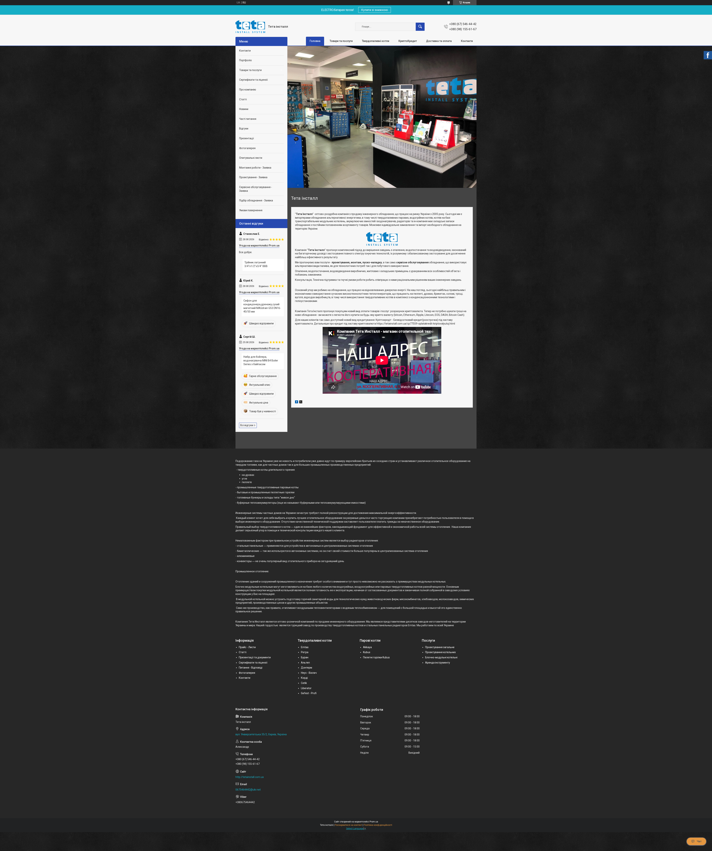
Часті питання (247, 118)
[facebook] (296, 402)
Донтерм (306, 667)
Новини (243, 109)
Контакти (467, 40)
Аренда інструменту (437, 662)
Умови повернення (250, 210)
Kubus (366, 652)
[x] (300, 402)
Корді (304, 677)
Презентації (246, 138)
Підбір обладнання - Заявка (256, 200)
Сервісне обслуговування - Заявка (255, 189)
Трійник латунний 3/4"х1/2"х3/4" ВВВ (256, 264)
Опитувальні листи (250, 157)
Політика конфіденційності (378, 825)
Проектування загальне (439, 647)
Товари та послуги (341, 40)
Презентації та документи (255, 657)
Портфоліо (245, 60)
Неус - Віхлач (309, 672)
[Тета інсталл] (250, 26)
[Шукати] (420, 27)
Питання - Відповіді (250, 667)
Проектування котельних (440, 652)
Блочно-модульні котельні (441, 657)
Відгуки (243, 128)
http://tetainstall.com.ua (249, 777)
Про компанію (247, 89)
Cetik (304, 683)
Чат (699, 841)
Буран (304, 657)
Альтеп (305, 662)
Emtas (305, 647)
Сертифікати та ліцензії (253, 79)
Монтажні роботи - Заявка (255, 167)
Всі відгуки (246, 425)
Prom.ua (374, 821)
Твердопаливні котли (375, 40)
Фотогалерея (247, 148)
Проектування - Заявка (253, 177)
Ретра (304, 652)
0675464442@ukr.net (248, 789)
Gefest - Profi (309, 693)
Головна (315, 40)
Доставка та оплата (439, 40)
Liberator (306, 688)
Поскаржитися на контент (348, 825)
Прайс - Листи (247, 647)
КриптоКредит (407, 40)
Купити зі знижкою (374, 10)
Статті (243, 99)
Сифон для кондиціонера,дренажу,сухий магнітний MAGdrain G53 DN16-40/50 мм (262, 306)
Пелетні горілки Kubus (376, 657)
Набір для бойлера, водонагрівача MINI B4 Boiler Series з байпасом (260, 360)
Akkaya (367, 647)
